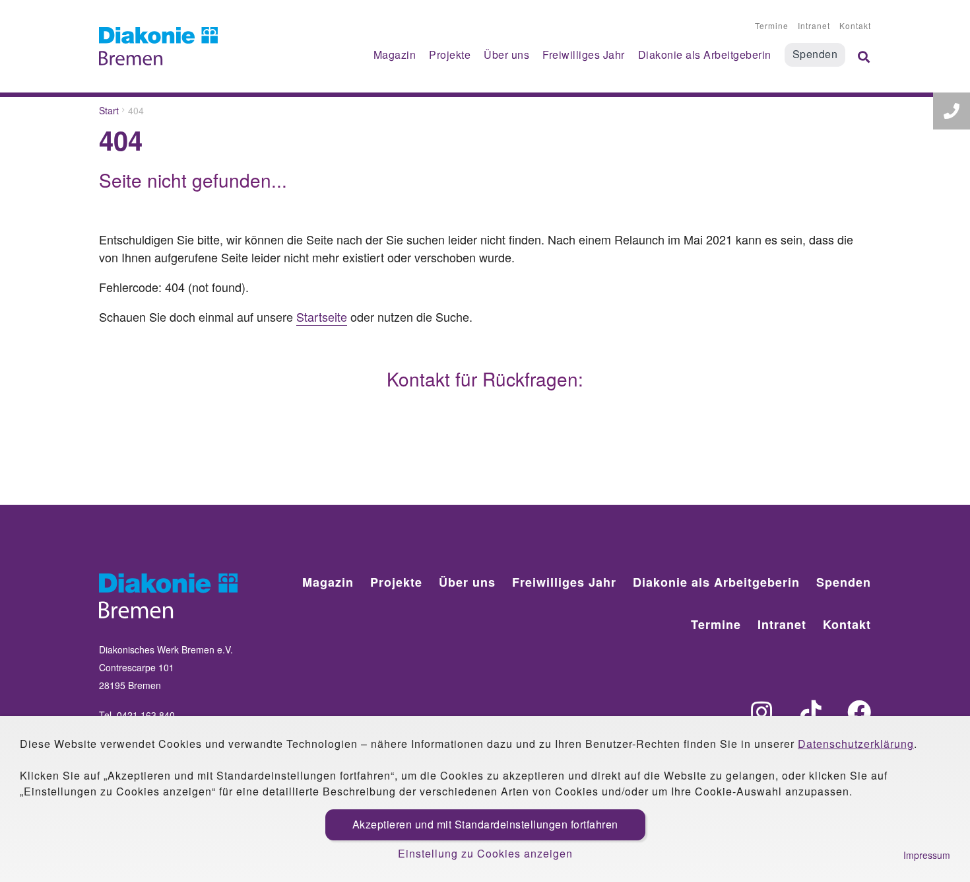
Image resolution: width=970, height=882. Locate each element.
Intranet (814, 25)
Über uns (506, 54)
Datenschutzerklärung (856, 743)
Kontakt (855, 25)
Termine (772, 25)
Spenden (815, 53)
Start (109, 110)
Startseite (321, 316)
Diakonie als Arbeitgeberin (704, 54)
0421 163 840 (146, 714)
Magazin (394, 54)
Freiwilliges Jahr (583, 54)
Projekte (449, 54)
